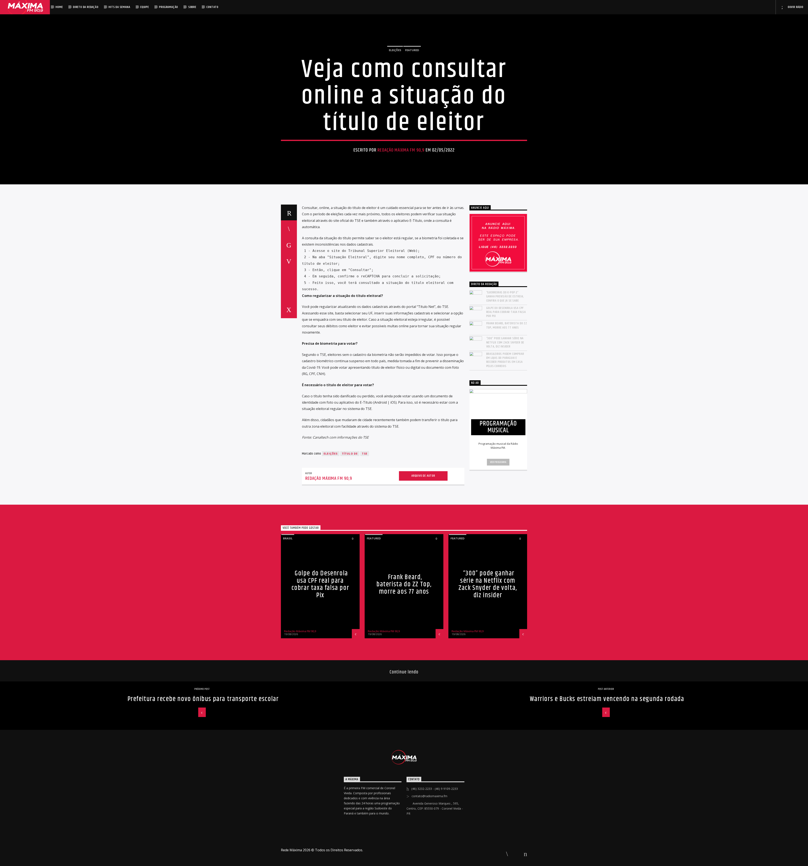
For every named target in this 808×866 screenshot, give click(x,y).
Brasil (287, 538)
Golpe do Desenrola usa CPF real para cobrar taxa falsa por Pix (506, 312)
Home (59, 7)
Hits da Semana (119, 7)
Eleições (395, 50)
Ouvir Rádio (795, 7)
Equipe (144, 7)
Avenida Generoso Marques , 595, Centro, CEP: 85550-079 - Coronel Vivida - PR (435, 808)
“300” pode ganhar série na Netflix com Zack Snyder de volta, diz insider (505, 342)
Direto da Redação (85, 7)
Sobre (192, 7)
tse (364, 453)
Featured (412, 50)
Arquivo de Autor (423, 475)
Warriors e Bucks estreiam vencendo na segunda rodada (607, 699)
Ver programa (498, 462)
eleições (331, 453)
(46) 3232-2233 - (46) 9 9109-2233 (434, 789)
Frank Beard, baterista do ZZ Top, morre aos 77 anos (506, 325)
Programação (168, 7)
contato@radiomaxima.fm (429, 796)
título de (350, 453)
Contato (212, 7)
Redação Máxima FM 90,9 (400, 150)
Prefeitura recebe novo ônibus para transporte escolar (203, 699)
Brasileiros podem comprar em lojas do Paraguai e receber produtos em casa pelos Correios (505, 360)
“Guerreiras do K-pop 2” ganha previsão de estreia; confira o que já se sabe (505, 296)
